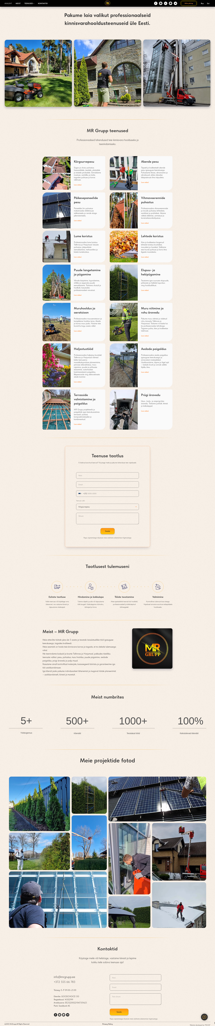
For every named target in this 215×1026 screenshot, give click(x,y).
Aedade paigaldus (153, 349)
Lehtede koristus (152, 236)
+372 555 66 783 (64, 982)
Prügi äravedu (150, 395)
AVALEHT (8, 3)
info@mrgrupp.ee (64, 977)
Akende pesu (150, 161)
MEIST (18, 3)
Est (208, 3)
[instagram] (160, 3)
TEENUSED (28, 3)
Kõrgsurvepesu (84, 161)
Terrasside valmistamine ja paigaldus (84, 399)
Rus (202, 3)
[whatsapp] (170, 3)
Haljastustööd (83, 349)
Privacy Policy (107, 1024)
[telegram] (175, 3)
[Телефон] (165, 3)
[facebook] (155, 3)
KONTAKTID (43, 3)
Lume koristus (83, 236)
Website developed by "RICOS (200, 1025)
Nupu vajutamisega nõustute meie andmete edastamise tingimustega (133, 1019)
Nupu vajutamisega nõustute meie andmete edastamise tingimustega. (108, 538)
